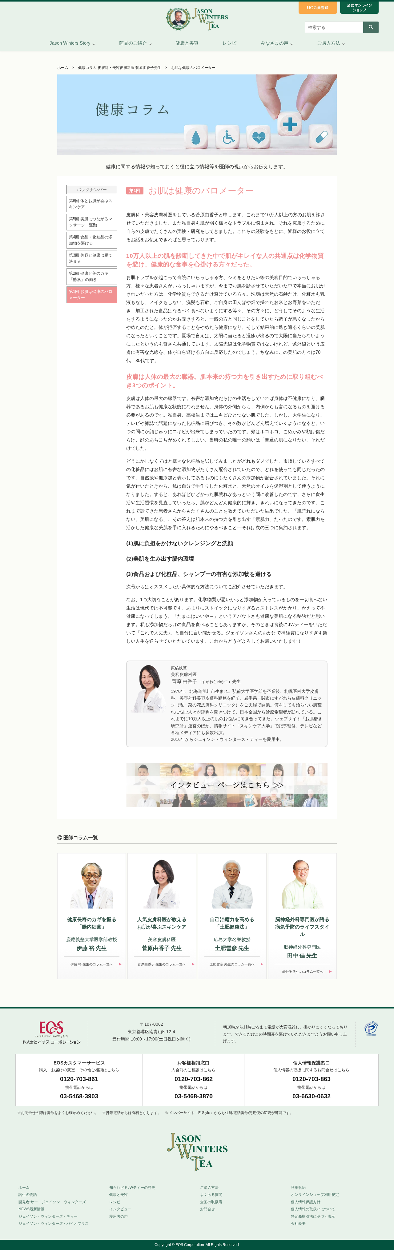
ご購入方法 (328, 43)
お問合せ (207, 1209)
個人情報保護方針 (305, 1202)
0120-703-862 (194, 1079)
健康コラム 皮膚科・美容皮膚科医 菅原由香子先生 (119, 68)
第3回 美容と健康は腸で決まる (90, 258)
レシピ (229, 43)
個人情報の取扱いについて (313, 1209)
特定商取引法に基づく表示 (313, 1216)
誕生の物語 (27, 1194)
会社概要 (298, 1223)
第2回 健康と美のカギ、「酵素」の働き (90, 276)
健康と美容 (187, 43)
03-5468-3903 (79, 1096)
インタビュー (120, 1209)
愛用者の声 (118, 1216)
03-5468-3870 (194, 1096)
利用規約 (298, 1187)
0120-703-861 (79, 1079)
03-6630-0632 (311, 1096)
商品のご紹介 (133, 43)
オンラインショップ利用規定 (315, 1194)
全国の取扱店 (211, 1202)
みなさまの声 (274, 43)
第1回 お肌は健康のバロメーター (90, 294)
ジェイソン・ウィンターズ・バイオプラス (53, 1223)
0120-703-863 (311, 1079)
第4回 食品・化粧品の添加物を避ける (90, 240)
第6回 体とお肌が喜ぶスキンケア (90, 203)
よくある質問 (211, 1194)
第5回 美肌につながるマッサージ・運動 (90, 222)
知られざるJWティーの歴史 (132, 1187)
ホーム (62, 68)
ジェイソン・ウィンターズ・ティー (48, 1216)
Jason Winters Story (70, 43)
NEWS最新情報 (31, 1209)
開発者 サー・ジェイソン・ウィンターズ (52, 1202)
